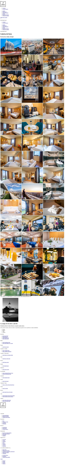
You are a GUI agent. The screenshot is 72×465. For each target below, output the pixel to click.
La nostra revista (5, 421)
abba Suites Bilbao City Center (8, 343)
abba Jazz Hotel (5, 388)
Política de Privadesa (6, 450)
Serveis (4, 13)
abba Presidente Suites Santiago (8, 396)
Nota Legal (4, 449)
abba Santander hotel (6, 377)
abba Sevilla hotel (5, 381)
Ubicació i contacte (6, 15)
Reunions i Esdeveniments (7, 432)
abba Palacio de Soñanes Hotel (8, 355)
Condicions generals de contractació (8, 451)
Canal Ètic (4, 453)
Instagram (4, 446)
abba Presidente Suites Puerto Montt (9, 395)
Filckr (4, 442)
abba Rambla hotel (6, 337)
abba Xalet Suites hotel (6, 401)
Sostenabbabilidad (6, 415)
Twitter (4, 440)
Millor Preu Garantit (3, 17)
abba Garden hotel (6, 338)
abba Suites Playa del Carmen (7, 392)
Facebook (4, 439)
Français (4, 463)
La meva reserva (5, 9)
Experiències (5, 427)
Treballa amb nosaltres (6, 417)
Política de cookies (6, 452)
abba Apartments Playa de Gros (8, 373)
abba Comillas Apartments (7, 351)
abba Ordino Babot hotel (7, 400)
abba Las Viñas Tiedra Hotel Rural (8, 384)
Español (4, 462)
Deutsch (4, 460)
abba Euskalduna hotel (6, 342)
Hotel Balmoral (5, 336)
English (4, 461)
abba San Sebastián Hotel (7, 374)
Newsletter (4, 423)
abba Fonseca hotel (6, 369)
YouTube (4, 441)
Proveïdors (4, 434)
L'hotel (4, 10)
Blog (3, 420)
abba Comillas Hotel (6, 350)
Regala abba (5, 428)
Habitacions (4, 11)
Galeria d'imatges (5, 12)
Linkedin (4, 444)
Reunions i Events (6, 14)
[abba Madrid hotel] (11, 54)
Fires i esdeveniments (6, 433)
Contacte (4, 8)
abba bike (4, 422)
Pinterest (4, 443)
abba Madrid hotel (6, 365)
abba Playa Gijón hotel (6, 358)
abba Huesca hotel (6, 362)
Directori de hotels (6, 416)
